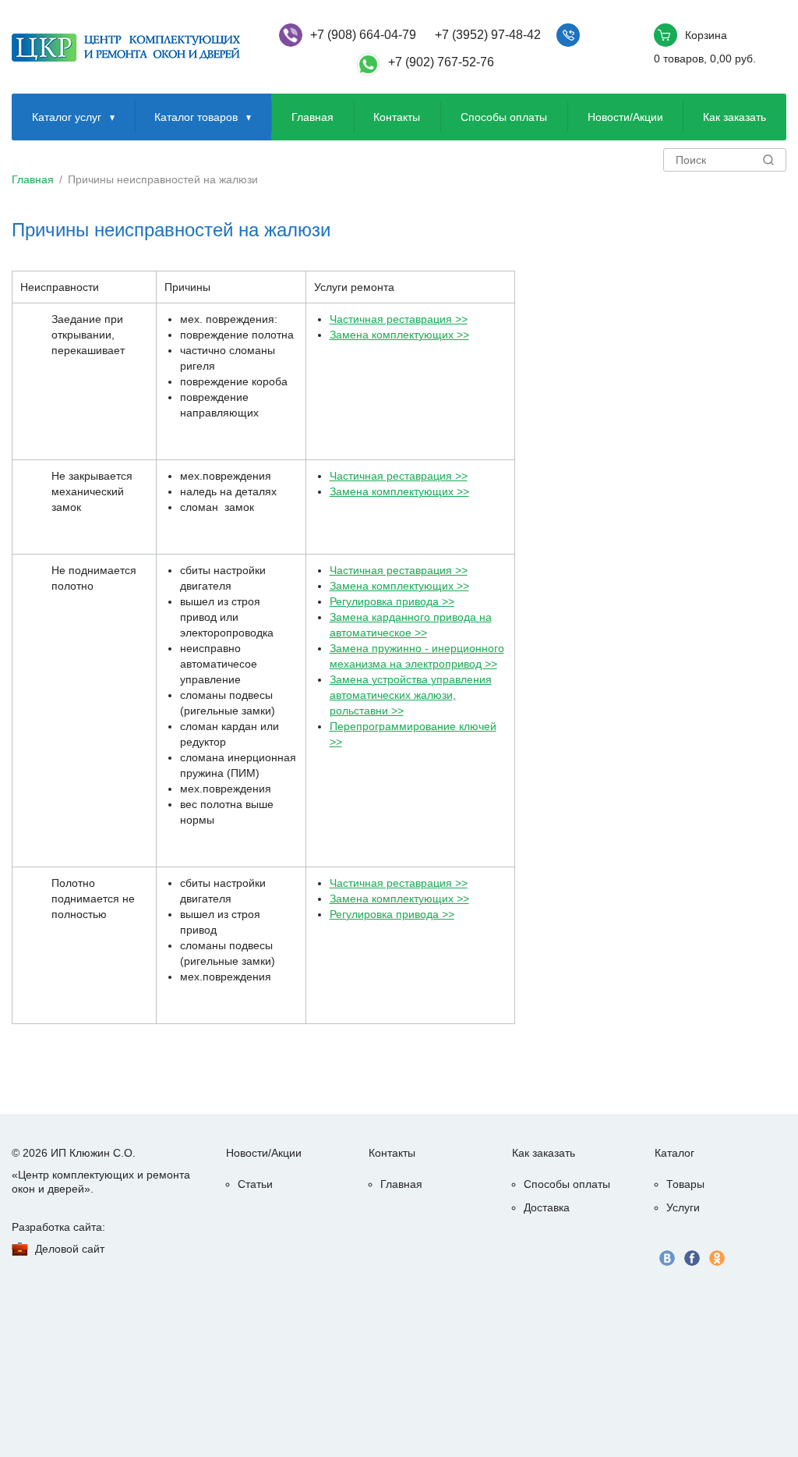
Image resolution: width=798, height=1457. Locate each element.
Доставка (547, 1207)
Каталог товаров (196, 117)
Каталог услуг (66, 117)
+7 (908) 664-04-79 (363, 34)
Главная (312, 117)
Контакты (396, 117)
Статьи (255, 1184)
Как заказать (734, 117)
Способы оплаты (504, 117)
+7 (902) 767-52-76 (441, 62)
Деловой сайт (69, 1249)
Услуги (683, 1207)
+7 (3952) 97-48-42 (488, 34)
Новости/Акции (625, 117)
